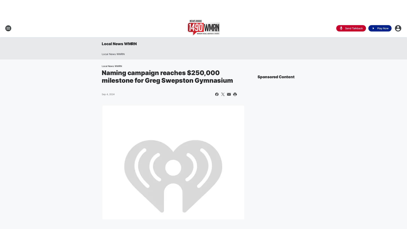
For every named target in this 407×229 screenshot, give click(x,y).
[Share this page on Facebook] (217, 94)
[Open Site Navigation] (8, 28)
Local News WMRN (119, 44)
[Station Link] (203, 28)
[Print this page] (235, 94)
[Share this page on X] (223, 94)
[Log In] (398, 28)
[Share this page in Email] (229, 94)
